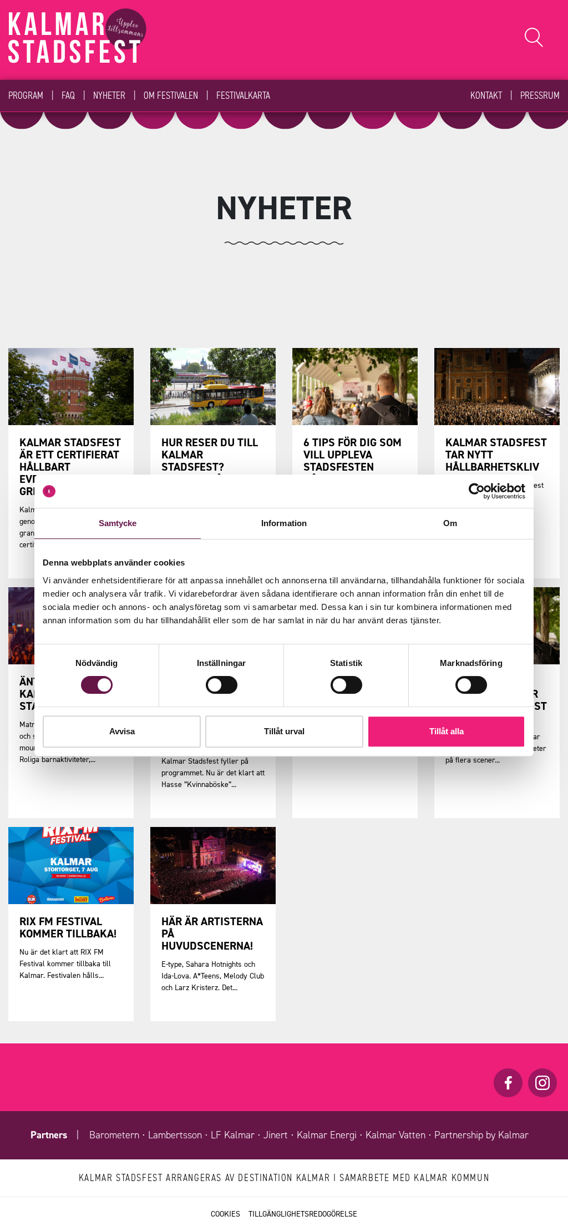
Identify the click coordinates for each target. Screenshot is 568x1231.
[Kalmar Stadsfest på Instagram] (542, 1082)
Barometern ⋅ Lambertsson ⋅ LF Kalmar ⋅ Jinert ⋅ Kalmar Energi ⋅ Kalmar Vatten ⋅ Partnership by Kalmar (309, 1135)
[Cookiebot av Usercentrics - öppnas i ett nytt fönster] (476, 491)
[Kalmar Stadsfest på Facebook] (508, 1082)
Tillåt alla (446, 731)
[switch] (221, 685)
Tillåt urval (284, 731)
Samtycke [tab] (118, 523)
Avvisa (122, 731)
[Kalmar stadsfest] (77, 35)
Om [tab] (450, 523)
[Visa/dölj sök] (533, 37)
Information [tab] (284, 523)
